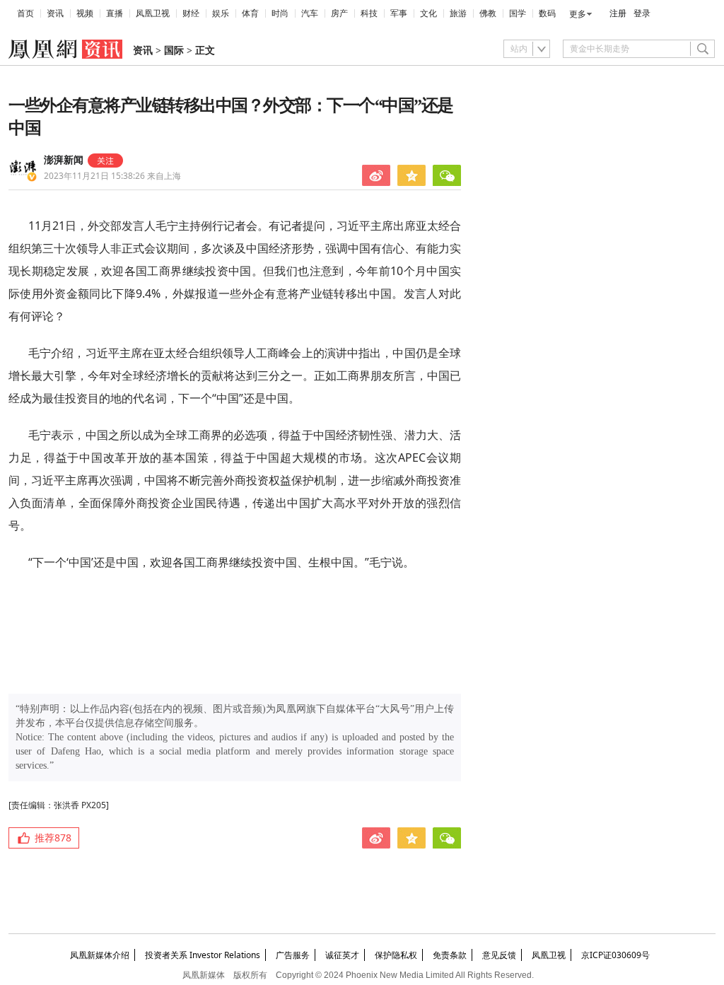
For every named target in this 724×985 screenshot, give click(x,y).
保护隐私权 (396, 955)
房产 (339, 13)
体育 (250, 13)
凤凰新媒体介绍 (99, 955)
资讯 (55, 13)
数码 (547, 13)
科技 (369, 13)
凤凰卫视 (153, 13)
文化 (428, 13)
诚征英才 (342, 955)
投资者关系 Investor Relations (202, 955)
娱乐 (220, 13)
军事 (398, 13)
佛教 (487, 13)
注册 (617, 13)
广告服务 (293, 955)
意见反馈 (499, 955)
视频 (84, 13)
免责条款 (450, 955)
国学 (517, 13)
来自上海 (112, 176)
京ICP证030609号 (615, 955)
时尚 (280, 13)
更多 (577, 14)
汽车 (309, 13)
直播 (114, 13)
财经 (190, 13)
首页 (25, 13)
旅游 (458, 13)
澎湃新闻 (63, 160)
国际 (174, 50)
